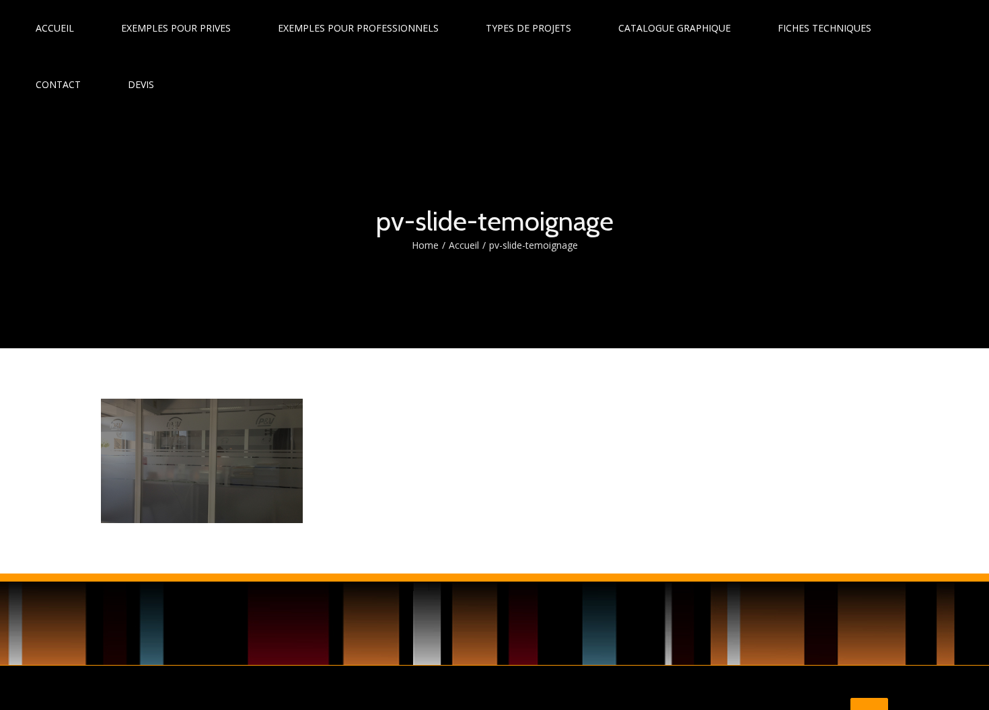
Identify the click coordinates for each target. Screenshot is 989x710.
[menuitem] (63, 28)
